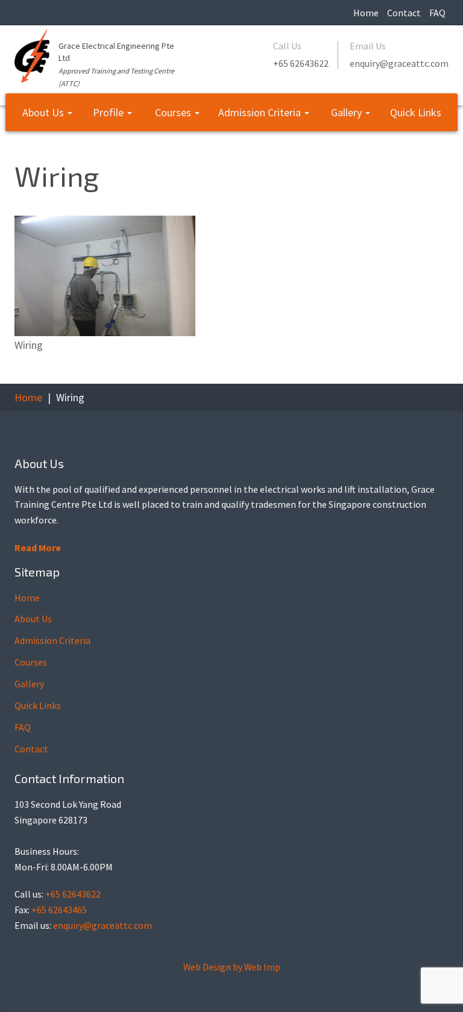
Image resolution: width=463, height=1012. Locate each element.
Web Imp (262, 967)
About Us (44, 112)
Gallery (347, 112)
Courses (174, 112)
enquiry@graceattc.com (399, 63)
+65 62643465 (59, 910)
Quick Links (415, 112)
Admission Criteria (260, 112)
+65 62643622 (301, 63)
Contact (404, 13)
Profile (109, 112)
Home (366, 13)
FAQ (437, 13)
